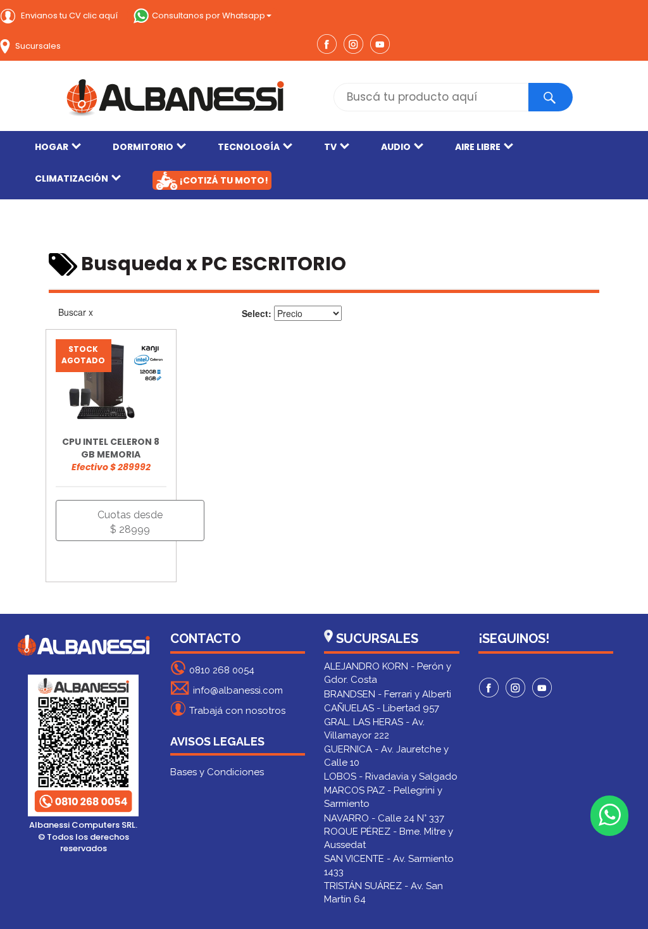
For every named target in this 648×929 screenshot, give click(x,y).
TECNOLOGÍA (249, 146)
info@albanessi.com (238, 690)
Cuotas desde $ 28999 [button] (130, 522)
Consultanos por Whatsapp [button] (208, 15)
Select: (256, 313)
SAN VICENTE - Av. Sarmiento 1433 (389, 865)
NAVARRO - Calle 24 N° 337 (384, 818)
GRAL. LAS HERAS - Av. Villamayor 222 (374, 728)
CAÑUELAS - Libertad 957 (381, 708)
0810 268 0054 (221, 670)
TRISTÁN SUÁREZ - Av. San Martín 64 (383, 892)
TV (330, 146)
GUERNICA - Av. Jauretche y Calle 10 (386, 756)
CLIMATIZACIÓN (71, 178)
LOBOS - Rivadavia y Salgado (391, 776)
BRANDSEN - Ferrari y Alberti (387, 694)
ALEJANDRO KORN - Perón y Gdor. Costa (387, 673)
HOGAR (51, 146)
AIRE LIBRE (478, 146)
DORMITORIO (143, 146)
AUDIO (396, 146)
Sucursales (37, 46)
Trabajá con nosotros (237, 710)
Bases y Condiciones (217, 772)
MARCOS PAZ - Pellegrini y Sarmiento (383, 797)
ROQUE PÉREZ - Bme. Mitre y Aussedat (388, 838)
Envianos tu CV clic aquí (68, 15)
